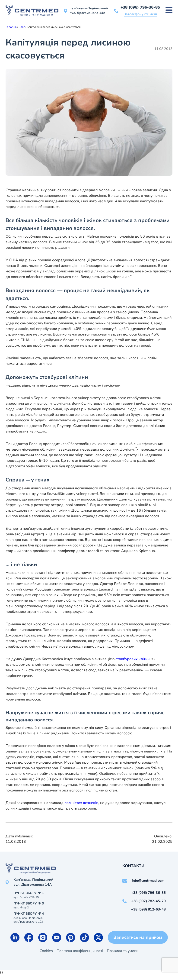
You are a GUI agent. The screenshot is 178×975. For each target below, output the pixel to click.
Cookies (46, 950)
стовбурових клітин (132, 659)
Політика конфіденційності (80, 950)
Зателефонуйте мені (140, 14)
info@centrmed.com (148, 880)
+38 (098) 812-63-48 (148, 909)
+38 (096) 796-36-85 (140, 7)
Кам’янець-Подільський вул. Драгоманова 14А (89, 10)
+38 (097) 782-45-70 (148, 901)
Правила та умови (122, 950)
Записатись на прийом (138, 937)
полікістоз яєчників (81, 802)
